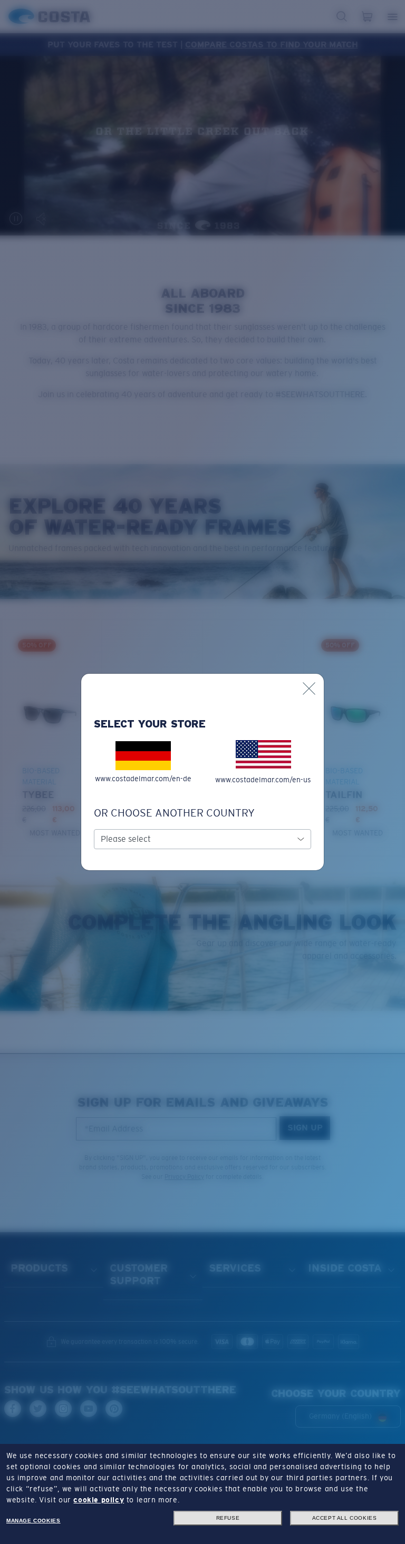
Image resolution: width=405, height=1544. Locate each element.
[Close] (309, 688)
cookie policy (98, 1500)
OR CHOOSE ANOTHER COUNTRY (174, 813)
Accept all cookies (344, 1518)
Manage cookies (33, 1520)
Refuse (228, 1518)
